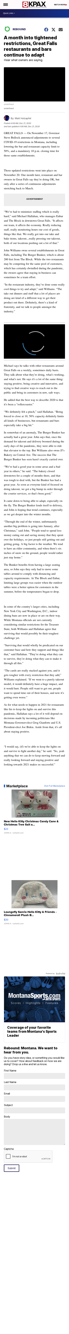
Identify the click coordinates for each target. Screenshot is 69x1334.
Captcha (9, 1148)
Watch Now (59, 5)
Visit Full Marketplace (54, 786)
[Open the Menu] (5, 4)
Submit (12, 1168)
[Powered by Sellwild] (60, 973)
